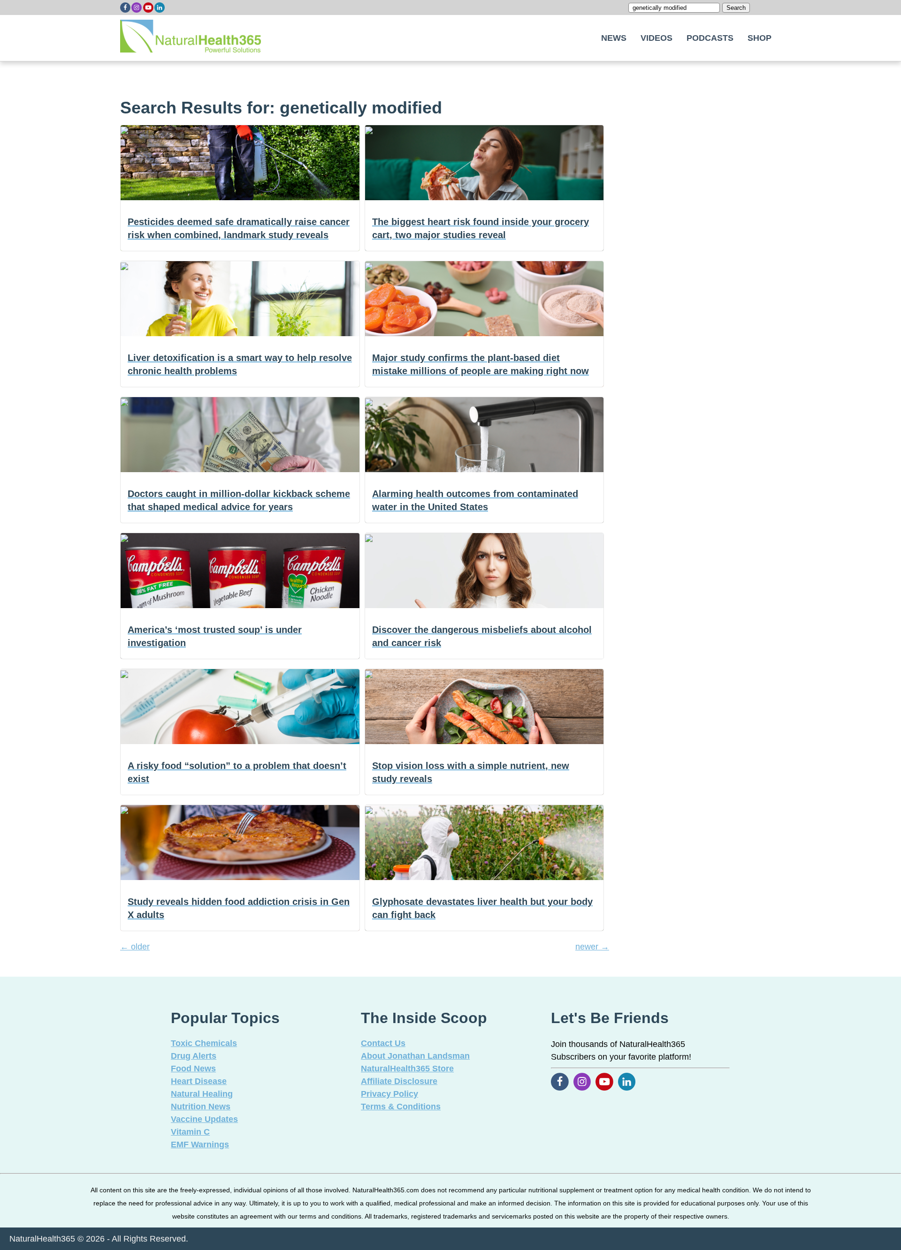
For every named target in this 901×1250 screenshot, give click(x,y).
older (135, 946)
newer (592, 946)
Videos (656, 38)
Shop (759, 38)
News (613, 38)
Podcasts (710, 38)
